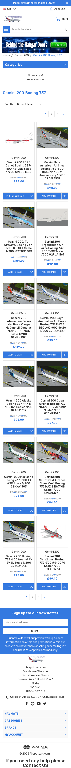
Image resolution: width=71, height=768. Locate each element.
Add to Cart (49, 196)
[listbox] (29, 104)
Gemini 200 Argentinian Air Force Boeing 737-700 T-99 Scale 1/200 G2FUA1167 (52, 248)
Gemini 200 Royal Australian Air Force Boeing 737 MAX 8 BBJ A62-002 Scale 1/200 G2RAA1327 (52, 324)
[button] (35, 45)
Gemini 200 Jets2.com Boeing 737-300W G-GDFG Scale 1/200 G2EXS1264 (52, 563)
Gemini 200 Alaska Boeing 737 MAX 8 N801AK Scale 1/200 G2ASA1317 (19, 405)
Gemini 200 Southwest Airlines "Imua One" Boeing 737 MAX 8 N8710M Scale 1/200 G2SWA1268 (52, 485)
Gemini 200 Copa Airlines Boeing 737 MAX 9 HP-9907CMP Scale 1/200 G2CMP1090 (52, 407)
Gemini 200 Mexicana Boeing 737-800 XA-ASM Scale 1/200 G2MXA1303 (18, 481)
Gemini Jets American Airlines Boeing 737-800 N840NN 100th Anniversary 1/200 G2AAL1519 (52, 170)
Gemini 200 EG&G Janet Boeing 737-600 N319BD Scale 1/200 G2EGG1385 (18, 167)
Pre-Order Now (15, 196)
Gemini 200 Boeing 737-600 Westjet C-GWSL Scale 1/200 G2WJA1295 (18, 561)
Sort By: (9, 104)
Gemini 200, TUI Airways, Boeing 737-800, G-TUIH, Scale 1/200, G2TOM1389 (18, 246)
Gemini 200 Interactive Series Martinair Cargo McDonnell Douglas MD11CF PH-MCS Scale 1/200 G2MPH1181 (19, 327)
